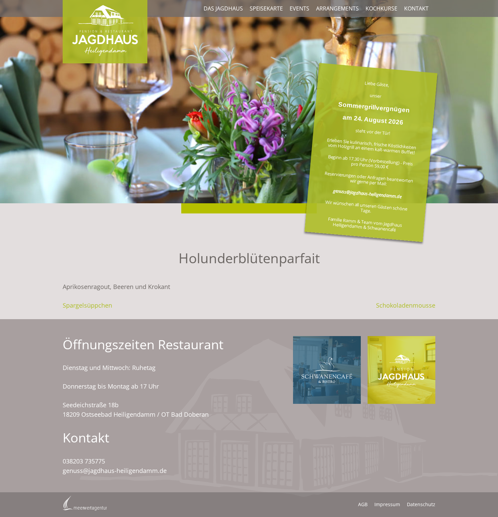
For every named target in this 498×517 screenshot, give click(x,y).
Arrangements (337, 8)
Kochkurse (381, 8)
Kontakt (416, 8)
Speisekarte (266, 8)
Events (299, 8)
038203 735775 (84, 461)
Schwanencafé (327, 370)
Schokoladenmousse (405, 305)
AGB (363, 504)
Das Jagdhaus (223, 8)
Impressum (387, 504)
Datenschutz (421, 504)
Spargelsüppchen (87, 305)
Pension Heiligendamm (401, 370)
